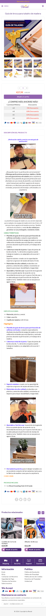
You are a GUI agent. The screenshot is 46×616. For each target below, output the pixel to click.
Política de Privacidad (32, 574)
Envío (3, 572)
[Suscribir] (41, 604)
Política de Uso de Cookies (33, 577)
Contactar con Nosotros (10, 577)
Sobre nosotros (7, 583)
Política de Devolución (32, 572)
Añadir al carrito (16, 549)
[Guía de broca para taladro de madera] (23, 38)
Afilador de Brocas (13, 542)
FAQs (3, 574)
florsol (30, 611)
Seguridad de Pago (8, 579)
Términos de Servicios (9, 581)
